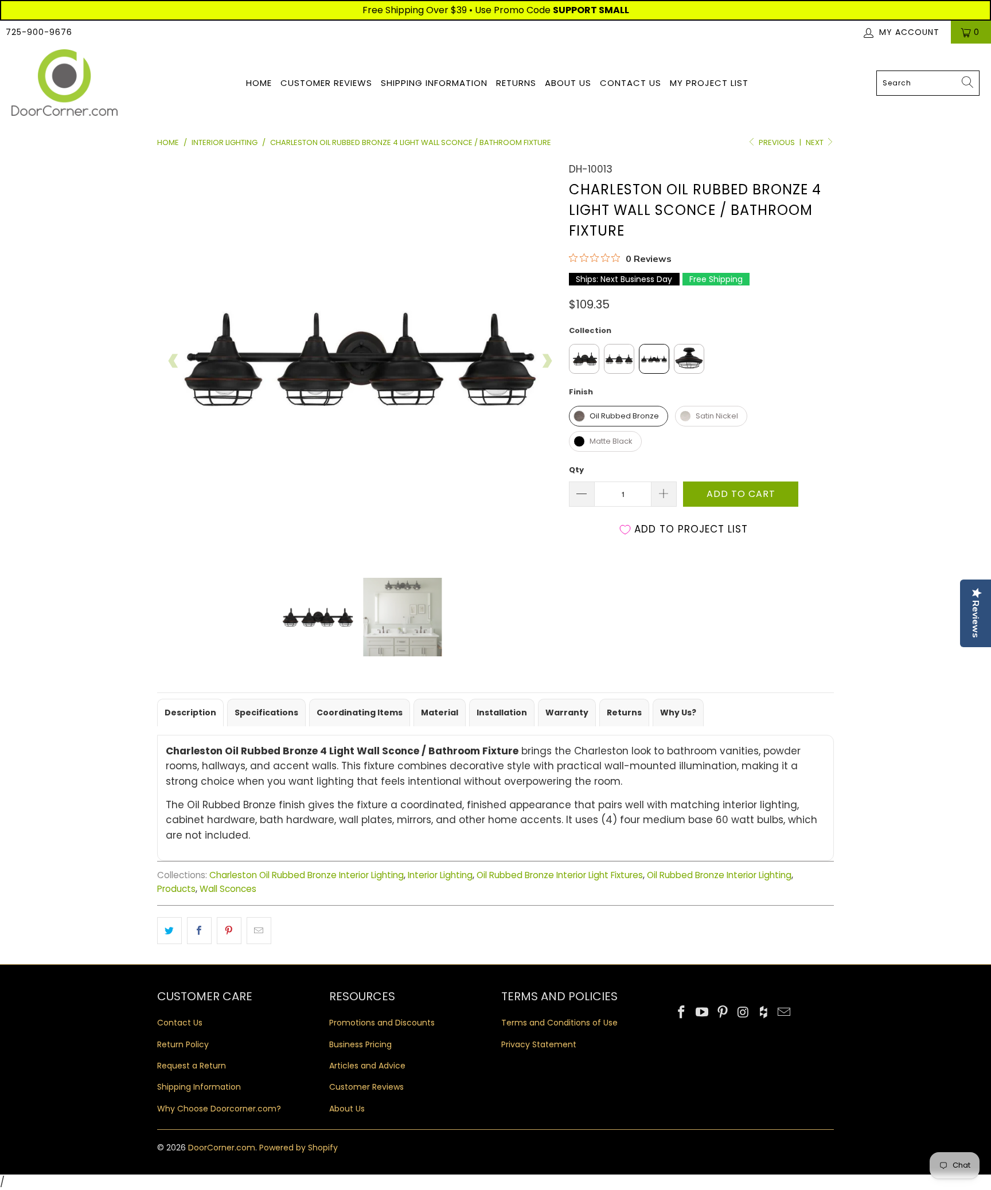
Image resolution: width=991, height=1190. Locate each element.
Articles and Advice (367, 1065)
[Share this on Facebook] (199, 930)
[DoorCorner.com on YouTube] (702, 1012)
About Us (568, 83)
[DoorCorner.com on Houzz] (763, 1012)
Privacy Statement (538, 1044)
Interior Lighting (440, 875)
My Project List (709, 83)
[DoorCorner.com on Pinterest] (722, 1012)
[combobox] (928, 83)
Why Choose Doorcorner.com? (219, 1108)
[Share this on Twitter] (169, 930)
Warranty (566, 712)
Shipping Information (434, 83)
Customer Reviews (326, 83)
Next (815, 142)
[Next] (546, 361)
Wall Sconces (228, 889)
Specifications (266, 712)
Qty (576, 469)
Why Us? (678, 712)
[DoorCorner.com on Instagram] (743, 1012)
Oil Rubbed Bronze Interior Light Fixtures (560, 875)
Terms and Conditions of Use (559, 1022)
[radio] (584, 359)
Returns (516, 83)
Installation (502, 712)
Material (439, 712)
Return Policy (183, 1044)
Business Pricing (360, 1044)
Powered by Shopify (298, 1147)
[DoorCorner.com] (64, 83)
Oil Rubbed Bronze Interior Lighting (719, 875)
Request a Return (191, 1065)
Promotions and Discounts (382, 1022)
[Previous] (173, 361)
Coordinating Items (360, 712)
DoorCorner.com (221, 1147)
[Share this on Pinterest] (229, 930)
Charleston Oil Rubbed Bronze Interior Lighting (306, 875)
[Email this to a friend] (259, 930)
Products (176, 889)
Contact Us (630, 83)
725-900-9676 (39, 32)
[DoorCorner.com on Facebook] (681, 1012)
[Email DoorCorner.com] (784, 1012)
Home (259, 83)
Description (190, 712)
